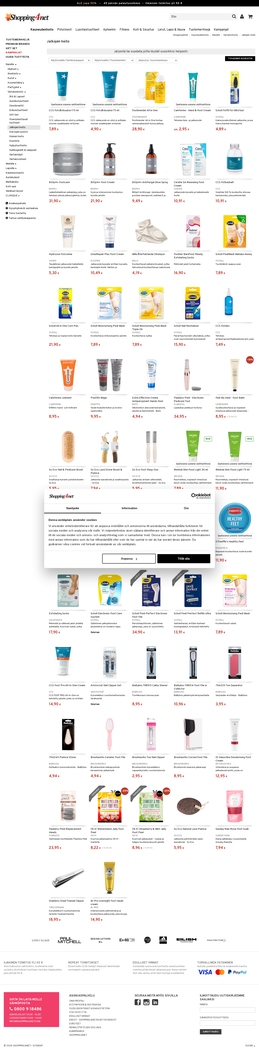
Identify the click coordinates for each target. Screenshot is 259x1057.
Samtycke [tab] (72, 508)
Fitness (124, 30)
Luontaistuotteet (87, 30)
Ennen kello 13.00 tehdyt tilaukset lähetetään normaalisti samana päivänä (94, 966)
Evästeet (75, 1023)
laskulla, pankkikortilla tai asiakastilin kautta (222, 964)
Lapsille (10, 168)
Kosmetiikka (15, 82)
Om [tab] (186, 508)
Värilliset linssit (14, 191)
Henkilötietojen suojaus (85, 1027)
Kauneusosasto (15, 173)
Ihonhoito (13, 73)
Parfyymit (14, 87)
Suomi (249, 1045)
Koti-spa (11, 186)
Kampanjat (221, 30)
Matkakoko (12, 182)
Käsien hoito (16, 136)
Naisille (216, 35)
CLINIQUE (12, 195)
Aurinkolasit (13, 177)
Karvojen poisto (18, 132)
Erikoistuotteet (18, 110)
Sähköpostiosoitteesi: (214, 1017)
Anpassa (127, 558)
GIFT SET (11, 48)
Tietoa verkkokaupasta (22, 218)
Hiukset (12, 69)
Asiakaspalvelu (17, 203)
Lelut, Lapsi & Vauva (171, 30)
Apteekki (109, 30)
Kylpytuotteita (18, 145)
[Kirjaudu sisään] (242, 16)
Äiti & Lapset (17, 96)
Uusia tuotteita (17, 57)
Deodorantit (16, 105)
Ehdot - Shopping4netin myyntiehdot (92, 1020)
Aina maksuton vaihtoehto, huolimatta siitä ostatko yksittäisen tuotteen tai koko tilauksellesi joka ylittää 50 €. (33, 968)
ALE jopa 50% (87, 3)
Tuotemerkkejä (199, 30)
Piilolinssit (64, 30)
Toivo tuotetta (17, 213)
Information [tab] (129, 508)
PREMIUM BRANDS (18, 44)
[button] (250, 16)
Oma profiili (76, 1001)
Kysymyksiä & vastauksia (23, 208)
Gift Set (14, 114)
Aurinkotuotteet (19, 101)
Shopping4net (180, 35)
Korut (11, 78)
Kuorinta (14, 141)
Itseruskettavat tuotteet (18, 121)
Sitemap (38, 1045)
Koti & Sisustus (143, 30)
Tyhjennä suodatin (240, 58)
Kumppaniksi (76, 1031)
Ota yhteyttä (77, 1012)
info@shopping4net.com (24, 1021)
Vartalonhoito (230, 35)
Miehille (10, 163)
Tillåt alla (184, 558)
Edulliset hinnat (79, 1016)
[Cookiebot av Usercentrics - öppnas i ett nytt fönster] (194, 496)
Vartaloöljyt (16, 154)
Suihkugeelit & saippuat (23, 150)
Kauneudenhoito (42, 30)
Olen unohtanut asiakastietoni (89, 1008)
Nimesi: (204, 1004)
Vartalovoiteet (17, 159)
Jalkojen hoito (248, 35)
